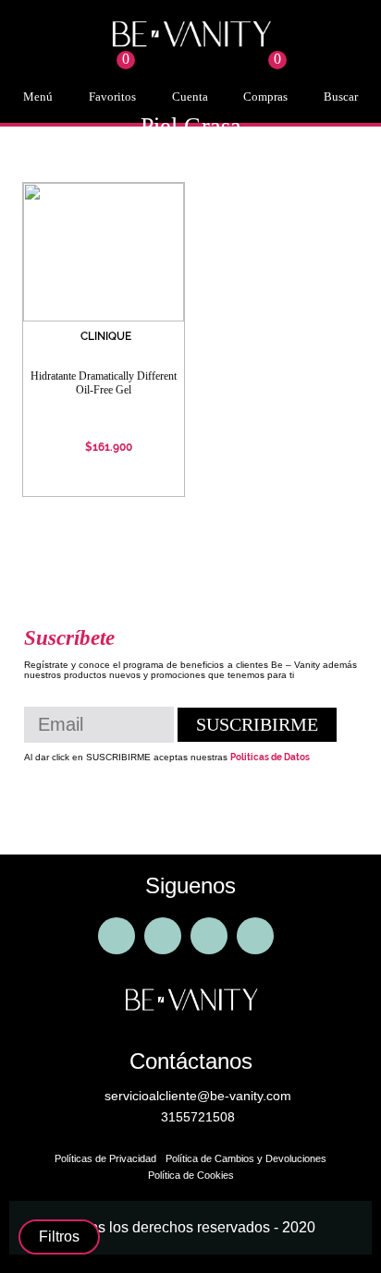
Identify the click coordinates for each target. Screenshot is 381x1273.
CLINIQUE (105, 336)
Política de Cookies (191, 1175)
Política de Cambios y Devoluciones (246, 1158)
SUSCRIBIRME (257, 724)
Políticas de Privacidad (105, 1158)
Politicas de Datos (270, 757)
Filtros (59, 1236)
